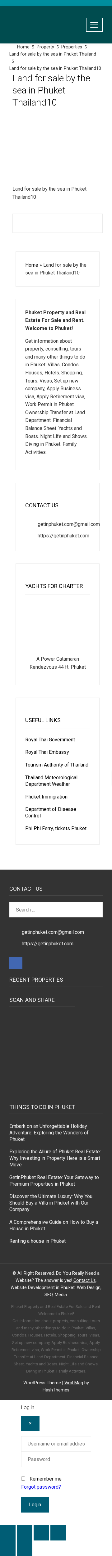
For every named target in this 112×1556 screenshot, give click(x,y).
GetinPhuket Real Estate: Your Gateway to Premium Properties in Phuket (54, 1180)
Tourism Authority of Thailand (56, 765)
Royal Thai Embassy (47, 752)
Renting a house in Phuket (37, 1241)
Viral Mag (73, 1383)
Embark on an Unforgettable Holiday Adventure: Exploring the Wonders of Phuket (49, 1132)
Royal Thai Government (50, 740)
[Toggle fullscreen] (24, 1532)
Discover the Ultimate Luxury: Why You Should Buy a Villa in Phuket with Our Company (50, 1202)
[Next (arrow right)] (24, 1548)
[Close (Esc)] (58, 1532)
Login (35, 1505)
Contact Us (84, 1280)
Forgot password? (41, 1487)
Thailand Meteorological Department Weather (51, 781)
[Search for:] (56, 906)
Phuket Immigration (46, 797)
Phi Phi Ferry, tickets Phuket (55, 828)
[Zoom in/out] (8, 1532)
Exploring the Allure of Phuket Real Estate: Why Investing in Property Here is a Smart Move (55, 1158)
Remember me (46, 1479)
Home (31, 265)
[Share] (41, 1532)
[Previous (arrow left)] (8, 1548)
